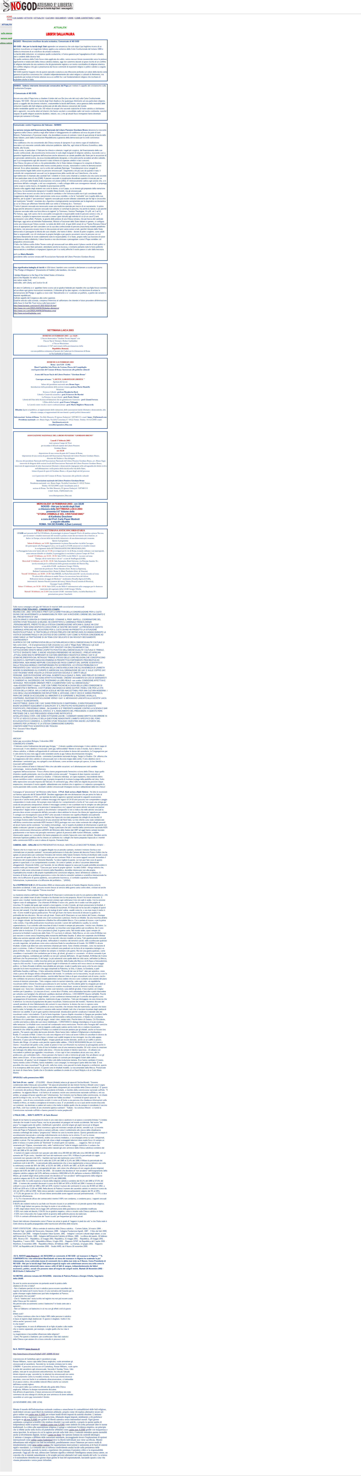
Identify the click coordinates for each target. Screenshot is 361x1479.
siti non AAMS (30, 1419)
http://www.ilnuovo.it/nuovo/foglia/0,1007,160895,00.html (36, 1354)
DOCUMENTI (60, 18)
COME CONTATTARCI (84, 18)
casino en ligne (54, 1435)
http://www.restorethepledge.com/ (27, 313)
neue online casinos (41, 1445)
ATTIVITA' (28, 18)
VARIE (70, 18)
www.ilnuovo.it (32, 1349)
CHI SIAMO (18, 18)
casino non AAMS (36, 1414)
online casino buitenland (42, 1440)
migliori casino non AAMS (52, 1424)
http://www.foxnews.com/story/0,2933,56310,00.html (35, 306)
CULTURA (50, 18)
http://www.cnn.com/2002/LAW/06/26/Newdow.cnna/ (35, 311)
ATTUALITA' (39, 18)
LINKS (98, 18)
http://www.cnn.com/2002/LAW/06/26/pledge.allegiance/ (36, 308)
